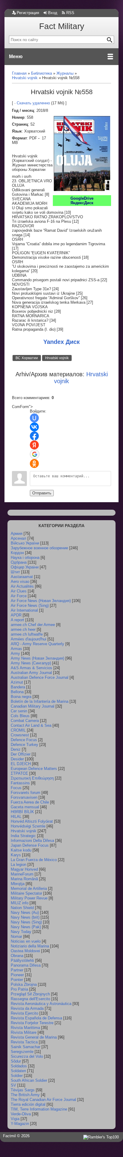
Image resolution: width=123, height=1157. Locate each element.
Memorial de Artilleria (29, 888)
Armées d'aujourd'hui (28, 639)
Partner (17, 970)
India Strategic (23, 835)
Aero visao (20, 581)
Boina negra (21, 696)
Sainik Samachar (25, 1047)
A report (17, 620)
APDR (16, 615)
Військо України (25, 543)
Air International (24, 610)
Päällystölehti (22, 960)
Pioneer (17, 975)
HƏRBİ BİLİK (22, 812)
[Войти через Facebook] (34, 435)
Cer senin (19, 711)
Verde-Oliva (21, 1114)
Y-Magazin (20, 1123)
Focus (16, 788)
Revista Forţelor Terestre (32, 1023)
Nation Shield (22, 907)
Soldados (19, 1066)
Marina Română (24, 879)
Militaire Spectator (26, 893)
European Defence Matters (34, 768)
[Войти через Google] (34, 454)
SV (13, 1085)
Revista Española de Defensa (36, 1018)
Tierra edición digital (28, 1104)
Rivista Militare (23, 1032)
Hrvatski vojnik (57, 358)
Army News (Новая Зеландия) (37, 658)
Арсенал (18, 538)
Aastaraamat (22, 576)
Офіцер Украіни (25, 567)
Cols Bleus (20, 716)
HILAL (16, 816)
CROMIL (18, 730)
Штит (15, 572)
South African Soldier (29, 1080)
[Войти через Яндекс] (34, 444)
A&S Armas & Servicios (31, 668)
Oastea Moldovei (25, 951)
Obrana (17, 955)
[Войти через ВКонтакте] (34, 426)
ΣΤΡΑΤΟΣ (19, 773)
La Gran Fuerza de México (34, 859)
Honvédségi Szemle (28, 826)
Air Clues (19, 591)
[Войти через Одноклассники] (34, 463)
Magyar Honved (24, 869)
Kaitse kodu (21, 850)
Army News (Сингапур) (31, 663)
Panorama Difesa (26, 965)
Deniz (16, 749)
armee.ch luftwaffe (27, 634)
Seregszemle (22, 1051)
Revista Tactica (24, 1042)
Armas (16, 648)
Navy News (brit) (25, 917)
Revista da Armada (27, 1008)
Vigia (15, 1119)
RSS (70, 12)
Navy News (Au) (25, 912)
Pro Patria (19, 989)
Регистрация (28, 12)
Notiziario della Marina (30, 946)
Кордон (17, 552)
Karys (16, 855)
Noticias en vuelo (26, 941)
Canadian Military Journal (32, 706)
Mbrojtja (17, 883)
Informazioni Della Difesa (32, 840)
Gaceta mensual (25, 807)
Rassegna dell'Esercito (30, 999)
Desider (17, 759)
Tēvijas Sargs (23, 1090)
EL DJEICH (21, 764)
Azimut (17, 682)
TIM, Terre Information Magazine (39, 1109)
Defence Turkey (24, 744)
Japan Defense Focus (30, 845)
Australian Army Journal (31, 672)
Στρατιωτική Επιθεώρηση (32, 778)
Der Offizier (20, 754)
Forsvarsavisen (24, 797)
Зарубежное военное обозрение (39, 548)
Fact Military (61, 26)
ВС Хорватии (27, 358)
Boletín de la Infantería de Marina (39, 701)
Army (15, 653)
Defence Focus (24, 740)
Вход (52, 12)
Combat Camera (25, 720)
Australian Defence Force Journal (39, 677)
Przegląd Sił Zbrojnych (30, 994)
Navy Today (21, 931)
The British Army (25, 1095)
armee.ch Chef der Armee (33, 624)
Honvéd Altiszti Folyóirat (32, 821)
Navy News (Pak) (26, 927)
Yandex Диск (61, 341)
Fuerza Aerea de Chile (30, 802)
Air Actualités (22, 586)
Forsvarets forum (25, 792)
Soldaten (18, 1071)
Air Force (19, 596)
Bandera (18, 687)
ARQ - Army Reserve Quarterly (37, 644)
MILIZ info (19, 903)
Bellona (17, 692)
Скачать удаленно (33, 103)
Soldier (17, 1075)
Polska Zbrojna (24, 984)
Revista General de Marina (34, 1037)
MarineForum (22, 874)
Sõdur (16, 1061)
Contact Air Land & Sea (31, 725)
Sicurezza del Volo (27, 1056)
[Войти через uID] (34, 417)
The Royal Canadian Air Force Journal (43, 1099)
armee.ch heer (23, 629)
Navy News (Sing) (26, 922)
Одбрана (19, 562)
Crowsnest (20, 735)
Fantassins (20, 783)
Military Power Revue (29, 898)
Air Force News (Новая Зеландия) (41, 600)
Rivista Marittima (25, 1027)
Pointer (17, 979)
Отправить (41, 493)
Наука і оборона (25, 557)
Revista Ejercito (24, 1013)
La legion (18, 864)
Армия (16, 533)
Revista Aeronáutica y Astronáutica (41, 1003)
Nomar (16, 936)
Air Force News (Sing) (30, 605)
